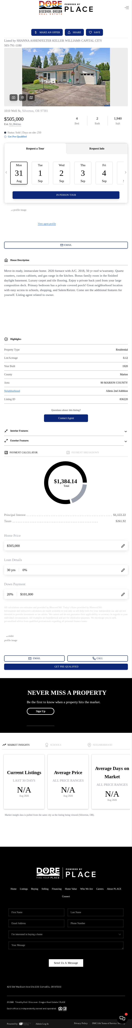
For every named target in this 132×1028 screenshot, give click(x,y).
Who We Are (86, 889)
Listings (24, 889)
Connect (66, 896)
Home (13, 889)
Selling (45, 889)
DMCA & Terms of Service (104, 1023)
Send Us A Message (66, 962)
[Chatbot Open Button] (122, 1018)
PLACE (62, 1002)
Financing (57, 889)
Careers (99, 889)
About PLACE (114, 889)
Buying (34, 889)
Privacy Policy (81, 1023)
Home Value (71, 889)
